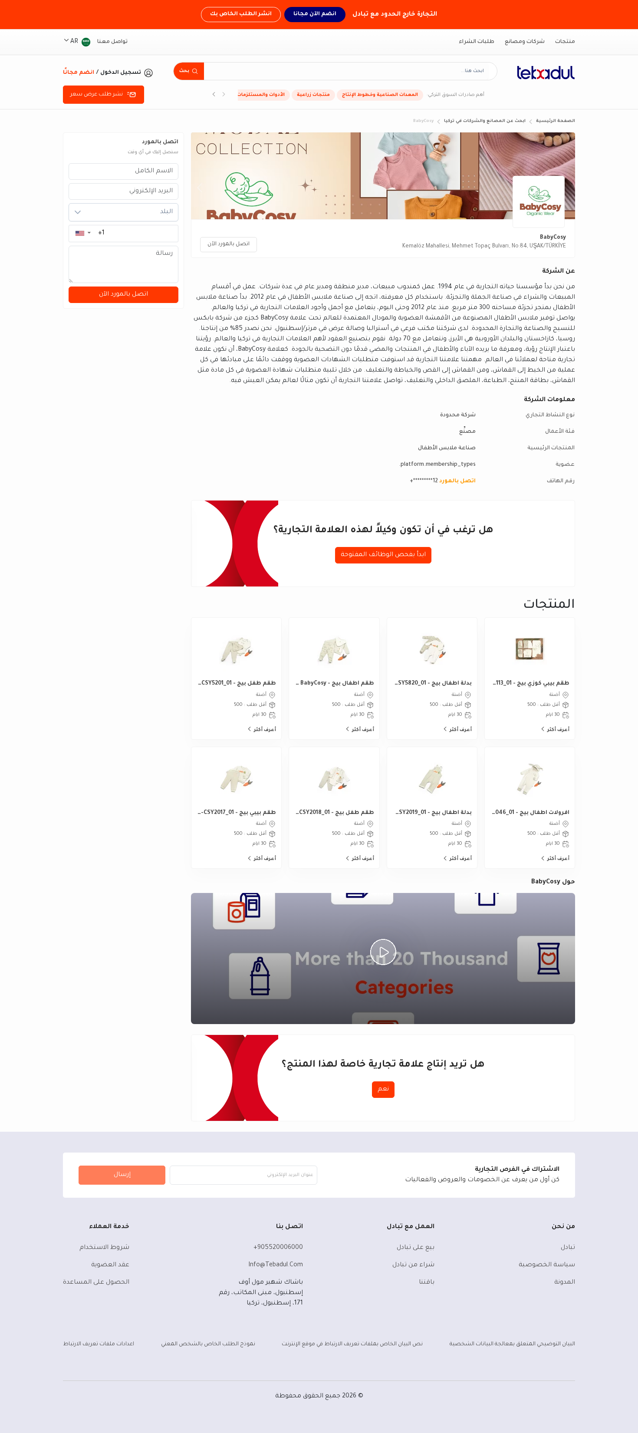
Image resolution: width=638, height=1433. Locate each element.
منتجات (565, 42)
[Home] (546, 72)
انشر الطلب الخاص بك (241, 14)
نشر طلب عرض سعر (96, 95)
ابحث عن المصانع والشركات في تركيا (485, 121)
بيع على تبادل (415, 1248)
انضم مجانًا (78, 73)
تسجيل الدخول (120, 73)
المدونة (564, 1282)
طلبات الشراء (476, 42)
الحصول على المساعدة (96, 1282)
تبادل (568, 1248)
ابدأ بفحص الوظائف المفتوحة (383, 555)
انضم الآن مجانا (314, 14)
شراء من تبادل (413, 1265)
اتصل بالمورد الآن (228, 244)
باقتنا (426, 1282)
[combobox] (346, 71)
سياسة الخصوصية (547, 1265)
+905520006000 (278, 1248)
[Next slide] (214, 95)
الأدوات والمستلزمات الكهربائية (249, 95)
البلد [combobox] (166, 212)
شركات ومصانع (525, 42)
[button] (82, 233)
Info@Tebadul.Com (275, 1265)
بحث (184, 71)
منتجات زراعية (313, 95)
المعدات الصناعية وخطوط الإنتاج (380, 95)
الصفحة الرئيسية (555, 121)
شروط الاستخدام (104, 1248)
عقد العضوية (110, 1265)
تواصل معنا (112, 42)
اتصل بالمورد (457, 481)
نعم (383, 1089)
